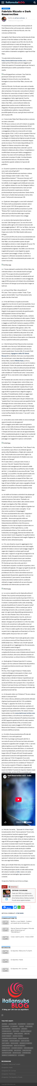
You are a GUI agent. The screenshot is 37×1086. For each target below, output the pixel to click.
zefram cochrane (20, 18)
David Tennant (6, 1036)
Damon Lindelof (14, 1040)
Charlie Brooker (7, 1045)
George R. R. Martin (25, 1043)
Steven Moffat (6, 1031)
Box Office (17, 1050)
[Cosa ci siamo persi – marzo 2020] (5, 938)
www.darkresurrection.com (25, 713)
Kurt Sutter (25, 1040)
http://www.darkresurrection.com (14, 60)
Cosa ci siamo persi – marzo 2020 (22, 937)
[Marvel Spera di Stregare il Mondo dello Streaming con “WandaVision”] (5, 930)
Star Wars (20, 913)
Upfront (24, 1028)
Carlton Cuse (27, 1050)
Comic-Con (30, 1024)
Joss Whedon (6, 1028)
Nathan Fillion (6, 1052)
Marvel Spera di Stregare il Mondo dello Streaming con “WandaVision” (22, 930)
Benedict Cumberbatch (9, 1055)
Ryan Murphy (16, 1028)
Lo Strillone (12, 1024)
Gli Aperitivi (21, 1024)
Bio (5, 887)
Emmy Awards (18, 1033)
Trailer (21, 1026)
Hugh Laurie (14, 1043)
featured (16, 1031)
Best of (27, 1033)
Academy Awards (17, 1048)
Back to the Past (19, 1045)
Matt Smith (5, 1043)
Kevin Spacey (6, 1048)
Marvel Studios (17, 1036)
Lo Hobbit (21, 1055)
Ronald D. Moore (7, 1050)
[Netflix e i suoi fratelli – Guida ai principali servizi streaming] (5, 922)
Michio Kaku (19, 360)
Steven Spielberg (7, 1033)
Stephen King (26, 1052)
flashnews (5, 1026)
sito (18, 872)
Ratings (4, 1024)
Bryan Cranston (23, 1038)
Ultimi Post (14, 887)
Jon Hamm (5, 1040)
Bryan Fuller (17, 1052)
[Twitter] (7, 899)
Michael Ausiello (26, 1031)
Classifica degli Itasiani (9, 1038)
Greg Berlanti (28, 1048)
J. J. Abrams (14, 1026)
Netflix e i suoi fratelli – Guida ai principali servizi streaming (21, 922)
